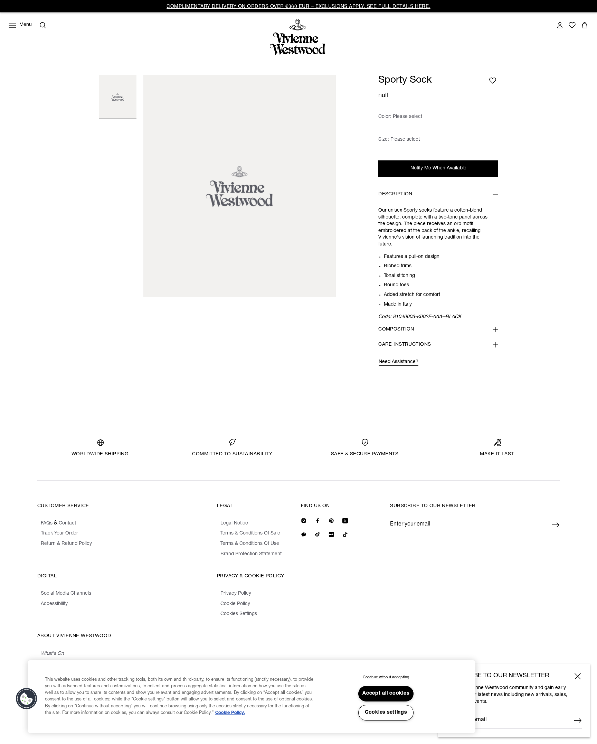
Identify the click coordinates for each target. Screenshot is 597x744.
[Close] (578, 676)
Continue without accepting (386, 677)
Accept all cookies (385, 693)
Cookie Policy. (230, 713)
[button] (27, 699)
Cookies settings (386, 712)
